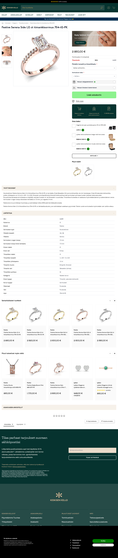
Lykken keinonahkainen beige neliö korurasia (90, 134)
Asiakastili (34, 522)
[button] (114, 300)
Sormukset (49, 15)
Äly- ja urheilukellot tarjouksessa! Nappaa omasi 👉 (59, 19)
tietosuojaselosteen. (19, 467)
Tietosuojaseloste (97, 518)
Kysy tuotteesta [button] (92, 421)
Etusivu (2, 23)
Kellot (4, 15)
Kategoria (14, 23)
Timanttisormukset (23, 23)
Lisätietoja (7, 213)
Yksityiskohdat (9, 188)
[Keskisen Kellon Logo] (10, 8)
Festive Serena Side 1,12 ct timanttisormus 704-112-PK (42, 23)
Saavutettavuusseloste (98, 522)
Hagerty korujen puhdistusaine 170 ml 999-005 (91, 125)
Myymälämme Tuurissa (11, 518)
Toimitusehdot (67, 518)
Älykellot (29, 15)
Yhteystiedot (7, 522)
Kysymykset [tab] (20, 424)
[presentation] (72, 80)
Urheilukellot (16, 15)
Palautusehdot (67, 522)
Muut (59, 15)
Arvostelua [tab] (7, 424)
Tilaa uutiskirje (92, 457)
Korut (39, 15)
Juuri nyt (82, 15)
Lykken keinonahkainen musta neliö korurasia (90, 144)
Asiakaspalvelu (36, 518)
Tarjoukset (70, 15)
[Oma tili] (108, 7)
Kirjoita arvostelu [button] (108, 421)
